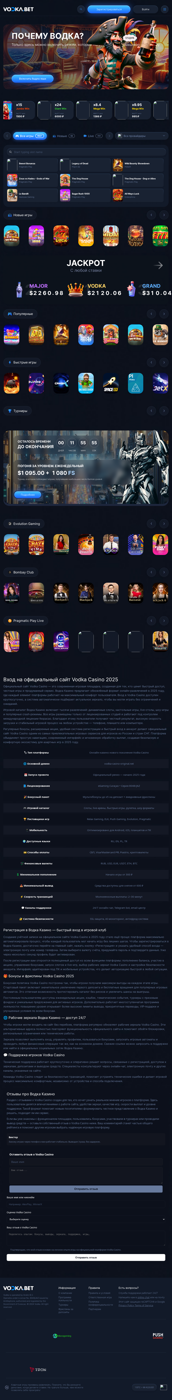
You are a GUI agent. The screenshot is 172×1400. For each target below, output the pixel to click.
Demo (11, 248)
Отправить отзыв (86, 1189)
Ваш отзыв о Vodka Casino (22, 1227)
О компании (65, 1292)
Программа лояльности (65, 1299)
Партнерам (95, 1309)
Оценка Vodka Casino (19, 1212)
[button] (7, 136)
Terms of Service (144, 1305)
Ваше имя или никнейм (20, 1197)
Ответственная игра (100, 1297)
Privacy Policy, (127, 1305)
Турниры (63, 1304)
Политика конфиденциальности (101, 1303)
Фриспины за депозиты (65, 1310)
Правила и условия (99, 1292)
